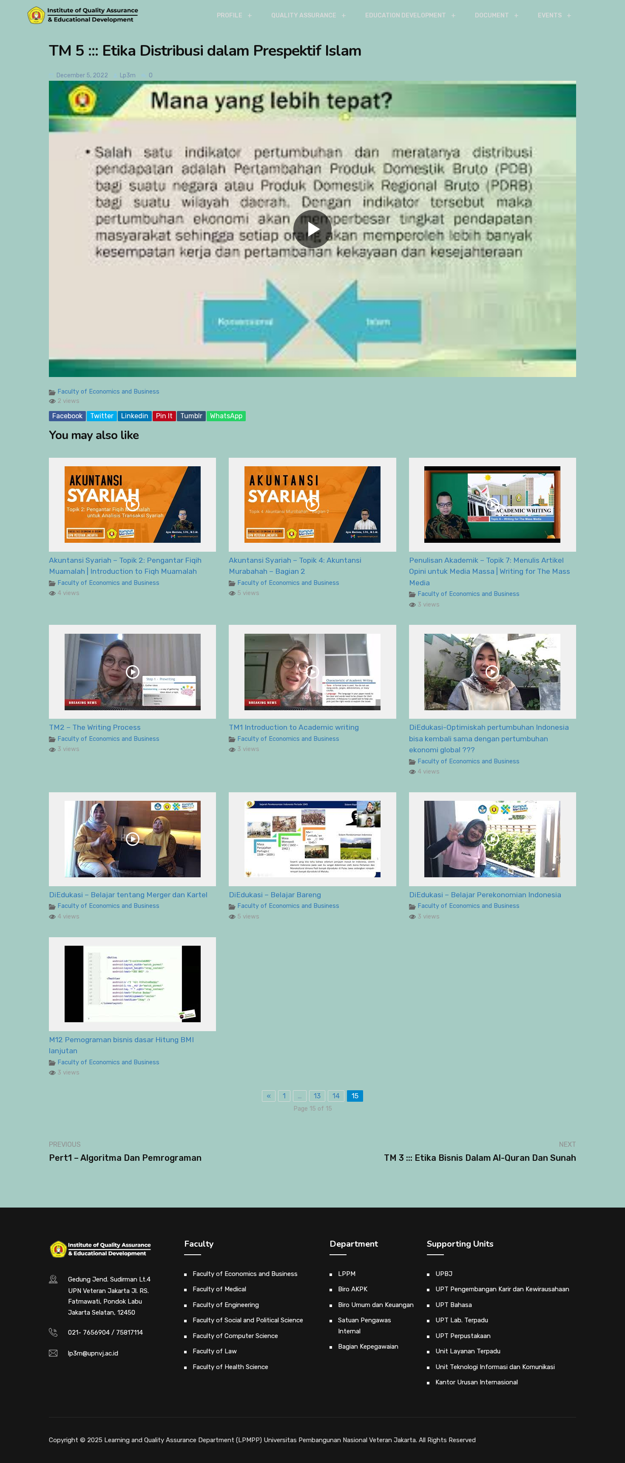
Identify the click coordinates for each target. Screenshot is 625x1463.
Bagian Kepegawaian (368, 1346)
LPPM (346, 1274)
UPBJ (443, 1274)
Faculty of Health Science (230, 1367)
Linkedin (134, 416)
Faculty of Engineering (226, 1305)
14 (336, 1096)
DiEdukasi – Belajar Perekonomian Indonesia (485, 894)
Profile (229, 15)
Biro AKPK (352, 1289)
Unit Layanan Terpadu (467, 1351)
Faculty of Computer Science (235, 1336)
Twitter (102, 416)
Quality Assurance (303, 15)
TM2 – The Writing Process (95, 727)
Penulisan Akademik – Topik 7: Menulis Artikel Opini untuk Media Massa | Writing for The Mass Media (489, 571)
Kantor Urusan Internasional (476, 1382)
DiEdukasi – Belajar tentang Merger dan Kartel (128, 894)
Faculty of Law (215, 1351)
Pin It (164, 416)
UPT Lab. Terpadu (461, 1320)
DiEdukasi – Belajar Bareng (275, 894)
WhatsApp (226, 416)
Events (550, 15)
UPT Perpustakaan (463, 1336)
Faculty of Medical (219, 1289)
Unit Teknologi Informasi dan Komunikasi (495, 1367)
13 (317, 1096)
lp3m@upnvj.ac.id (93, 1353)
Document (492, 15)
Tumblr (191, 416)
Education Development (405, 15)
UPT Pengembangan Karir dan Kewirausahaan (502, 1289)
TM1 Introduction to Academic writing (294, 727)
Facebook (67, 416)
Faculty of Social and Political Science (248, 1320)
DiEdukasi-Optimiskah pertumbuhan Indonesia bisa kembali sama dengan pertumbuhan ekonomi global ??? (489, 738)
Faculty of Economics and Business (108, 391)
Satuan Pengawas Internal (364, 1325)
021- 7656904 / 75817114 (105, 1332)
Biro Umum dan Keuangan (376, 1305)
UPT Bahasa (453, 1305)
